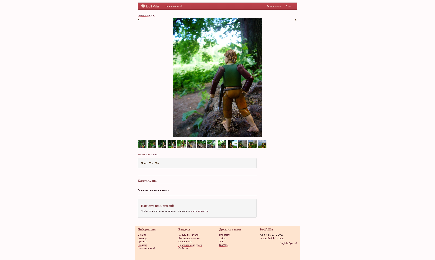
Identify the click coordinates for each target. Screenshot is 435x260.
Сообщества (185, 241)
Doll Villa (152, 6)
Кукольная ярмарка (189, 238)
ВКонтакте (225, 234)
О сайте (142, 234)
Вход (288, 6)
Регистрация (274, 6)
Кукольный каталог (188, 234)
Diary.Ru (223, 244)
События (183, 248)
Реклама (142, 244)
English (284, 243)
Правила (142, 241)
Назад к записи (146, 14)
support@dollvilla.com (272, 238)
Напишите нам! (173, 6)
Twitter (222, 238)
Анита (155, 154)
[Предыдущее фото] (139, 19)
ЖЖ (221, 241)
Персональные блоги (190, 244)
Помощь (142, 238)
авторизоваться (199, 210)
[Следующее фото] (295, 19)
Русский (293, 243)
